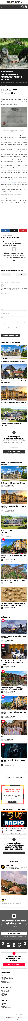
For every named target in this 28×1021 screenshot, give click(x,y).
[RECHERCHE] (22, 7)
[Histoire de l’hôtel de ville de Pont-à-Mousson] (14, 393)
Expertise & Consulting (7, 978)
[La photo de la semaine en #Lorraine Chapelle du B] (14, 884)
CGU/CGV (19, 1017)
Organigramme (6, 977)
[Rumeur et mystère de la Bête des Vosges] (14, 750)
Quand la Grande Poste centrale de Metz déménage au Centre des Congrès (13, 662)
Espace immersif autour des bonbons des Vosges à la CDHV (12, 688)
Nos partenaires (6, 982)
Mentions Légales (10, 1017)
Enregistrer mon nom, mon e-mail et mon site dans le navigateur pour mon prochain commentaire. (14, 323)
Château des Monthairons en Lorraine (11, 424)
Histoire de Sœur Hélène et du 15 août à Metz (14, 556)
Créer (14, 853)
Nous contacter (6, 1009)
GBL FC (4, 995)
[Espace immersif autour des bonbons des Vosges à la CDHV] (14, 678)
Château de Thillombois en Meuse (13, 361)
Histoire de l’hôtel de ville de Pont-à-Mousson (13, 403)
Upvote (6, 274)
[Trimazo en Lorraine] (14, 727)
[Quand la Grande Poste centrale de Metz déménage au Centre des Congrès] (14, 651)
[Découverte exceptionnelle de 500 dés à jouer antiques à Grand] (14, 594)
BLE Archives (5, 990)
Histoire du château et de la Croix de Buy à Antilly (14, 382)
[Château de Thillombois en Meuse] (14, 352)
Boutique (4, 1006)
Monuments (5, 358)
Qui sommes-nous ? (7, 976)
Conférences (5, 980)
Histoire (4, 357)
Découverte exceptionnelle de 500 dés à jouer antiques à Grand (13, 604)
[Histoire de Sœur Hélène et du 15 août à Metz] (14, 546)
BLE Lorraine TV (6, 993)
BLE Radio (4, 994)
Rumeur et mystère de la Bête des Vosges (13, 761)
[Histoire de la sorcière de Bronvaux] (14, 571)
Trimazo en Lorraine (8, 737)
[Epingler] (23, 230)
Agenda (4, 1003)
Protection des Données (8, 1019)
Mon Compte (5, 1005)
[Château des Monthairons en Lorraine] (14, 414)
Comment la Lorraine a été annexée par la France (13, 637)
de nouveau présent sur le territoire (18, 198)
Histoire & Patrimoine (14, 357)
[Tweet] (14, 230)
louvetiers (17, 175)
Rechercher (25, 772)
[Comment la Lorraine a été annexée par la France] (14, 627)
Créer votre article (14, 964)
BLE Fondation (5, 991)
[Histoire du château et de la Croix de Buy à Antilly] (14, 371)
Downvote (21, 274)
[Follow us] (19, 7)
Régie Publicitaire (6, 1007)
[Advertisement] (14, 23)
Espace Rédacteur (21, 1019)
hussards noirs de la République (9, 182)
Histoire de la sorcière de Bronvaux (13, 580)
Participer (4, 981)
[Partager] (5, 230)
